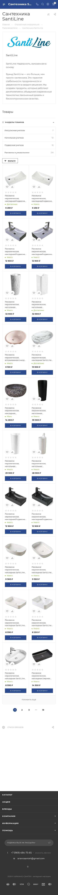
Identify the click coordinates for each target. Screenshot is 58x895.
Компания (8, 816)
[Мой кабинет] (48, 4)
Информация (10, 823)
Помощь (7, 830)
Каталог (7, 795)
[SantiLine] (29, 42)
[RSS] (48, 14)
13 (43, 710)
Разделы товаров (14, 122)
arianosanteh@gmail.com (31, 858)
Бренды (7, 809)
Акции (6, 802)
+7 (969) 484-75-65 (21, 853)
